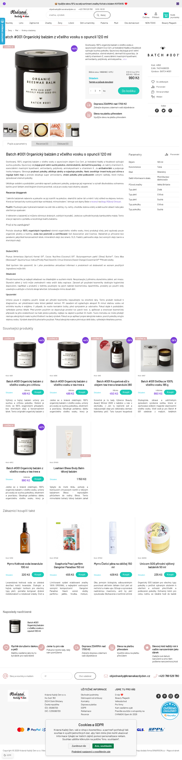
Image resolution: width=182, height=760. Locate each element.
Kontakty (85, 701)
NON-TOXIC (150, 23)
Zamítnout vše (79, 746)
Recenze (85, 714)
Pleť (16, 30)
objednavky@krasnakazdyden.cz (62, 9)
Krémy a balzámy (29, 30)
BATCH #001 (165, 71)
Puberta (104, 23)
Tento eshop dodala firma (140, 750)
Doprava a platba (88, 704)
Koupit (38, 392)
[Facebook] (158, 696)
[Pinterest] (164, 696)
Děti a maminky (87, 23)
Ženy (60, 23)
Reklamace (86, 711)
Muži (116, 23)
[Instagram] (170, 696)
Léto (21, 23)
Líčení (71, 23)
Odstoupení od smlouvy (91, 698)
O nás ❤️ (119, 694)
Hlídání (159, 96)
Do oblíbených (162, 82)
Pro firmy (119, 704)
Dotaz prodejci (162, 91)
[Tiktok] (176, 696)
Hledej (103, 15)
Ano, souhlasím (103, 746)
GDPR (83, 707)
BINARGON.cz (158, 750)
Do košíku (129, 91)
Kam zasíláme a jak (124, 707)
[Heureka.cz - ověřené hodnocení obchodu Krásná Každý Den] (170, 719)
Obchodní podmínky (90, 694)
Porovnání (160, 87)
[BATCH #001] (163, 59)
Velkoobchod (121, 701)
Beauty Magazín (169, 23)
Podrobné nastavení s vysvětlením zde (91, 751)
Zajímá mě (34, 23)
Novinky (9, 23)
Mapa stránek (173, 750)
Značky (48, 23)
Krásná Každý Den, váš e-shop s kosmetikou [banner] (20, 14)
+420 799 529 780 (85, 9)
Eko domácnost (132, 23)
